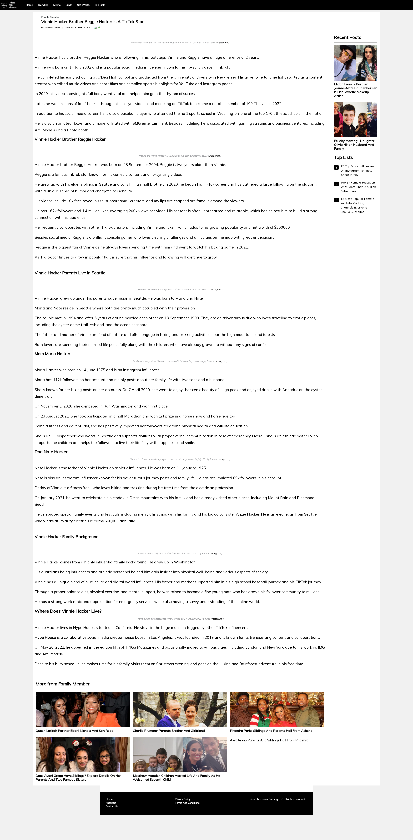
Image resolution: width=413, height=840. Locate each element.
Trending (43, 4)
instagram (222, 42)
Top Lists (99, 4)
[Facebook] (95, 28)
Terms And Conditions (187, 802)
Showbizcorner (259, 799)
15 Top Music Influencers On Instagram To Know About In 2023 (357, 170)
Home (29, 4)
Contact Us (112, 806)
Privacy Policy (182, 799)
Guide (68, 4)
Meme (57, 4)
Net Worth (83, 4)
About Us (111, 802)
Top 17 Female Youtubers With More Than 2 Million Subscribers (358, 187)
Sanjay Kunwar (52, 27)
